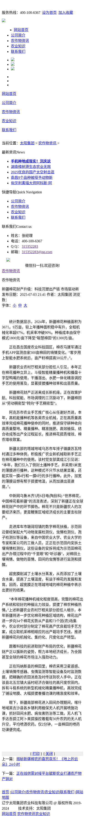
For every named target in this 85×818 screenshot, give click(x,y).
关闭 (49, 754)
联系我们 (18, 51)
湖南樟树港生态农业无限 (31, 167)
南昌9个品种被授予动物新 (32, 178)
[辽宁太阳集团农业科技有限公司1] (13, 60)
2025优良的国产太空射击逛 (32, 172)
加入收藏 (65, 13)
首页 (5, 792)
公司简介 (18, 35)
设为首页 (49, 13)
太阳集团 (27, 143)
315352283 (30, 246)
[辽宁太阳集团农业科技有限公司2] (13, 64)
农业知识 (18, 46)
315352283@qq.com (37, 252)
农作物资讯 (20, 41)
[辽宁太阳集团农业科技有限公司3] (13, 69)
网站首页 (21, 30)
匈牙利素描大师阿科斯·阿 (31, 183)
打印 (36, 754)
